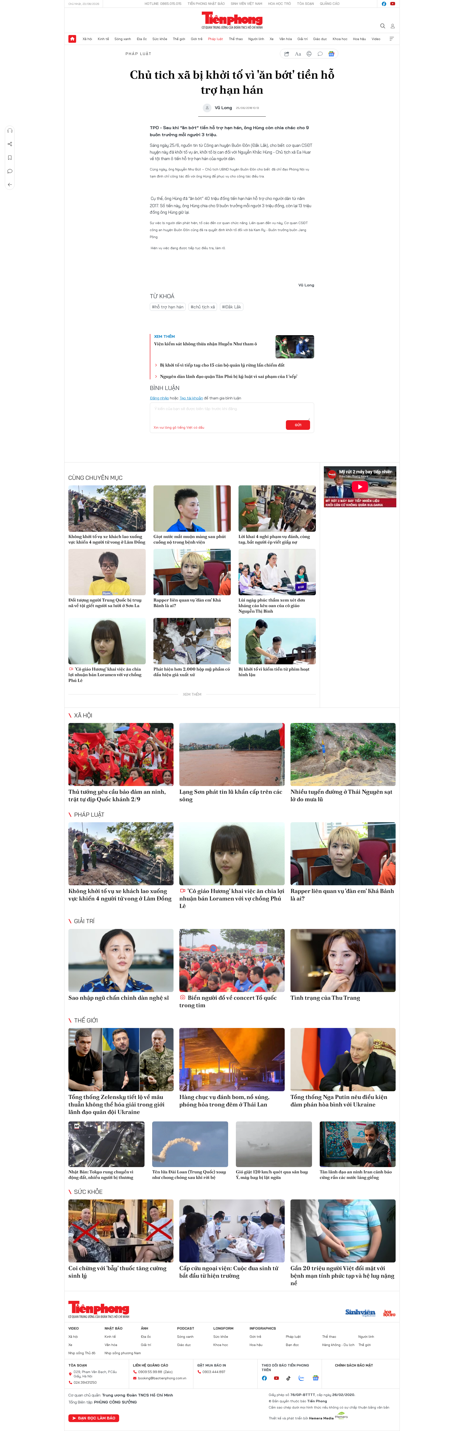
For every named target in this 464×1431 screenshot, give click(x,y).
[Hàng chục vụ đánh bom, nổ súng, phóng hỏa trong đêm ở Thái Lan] (231, 1059)
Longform (223, 1328)
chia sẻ (287, 54)
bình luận (320, 54)
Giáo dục (320, 39)
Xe (272, 39)
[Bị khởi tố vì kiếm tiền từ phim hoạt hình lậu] (277, 641)
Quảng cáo (330, 3)
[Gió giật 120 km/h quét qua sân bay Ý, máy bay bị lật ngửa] (274, 1144)
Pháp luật (215, 39)
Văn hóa (285, 39)
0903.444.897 (214, 1372)
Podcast (185, 1328)
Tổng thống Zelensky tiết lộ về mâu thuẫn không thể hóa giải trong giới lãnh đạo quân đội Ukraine (116, 1104)
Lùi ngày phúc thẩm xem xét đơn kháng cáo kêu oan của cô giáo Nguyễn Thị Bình (272, 605)
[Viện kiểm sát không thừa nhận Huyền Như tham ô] (295, 346)
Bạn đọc (292, 1345)
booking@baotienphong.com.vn (162, 1378)
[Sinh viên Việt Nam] (361, 1313)
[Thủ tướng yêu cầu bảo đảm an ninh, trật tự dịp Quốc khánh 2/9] (121, 754)
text (298, 54)
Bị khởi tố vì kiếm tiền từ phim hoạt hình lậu (274, 671)
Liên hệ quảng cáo (150, 1365)
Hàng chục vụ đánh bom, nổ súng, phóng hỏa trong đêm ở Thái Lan (224, 1100)
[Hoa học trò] (389, 1313)
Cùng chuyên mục (95, 477)
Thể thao (236, 39)
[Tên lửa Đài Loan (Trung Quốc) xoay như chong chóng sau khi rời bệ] (190, 1144)
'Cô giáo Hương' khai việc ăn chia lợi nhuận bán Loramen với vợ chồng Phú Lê (104, 674)
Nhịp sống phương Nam (123, 1353)
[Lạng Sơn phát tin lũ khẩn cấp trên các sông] (231, 754)
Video (376, 39)
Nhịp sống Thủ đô (81, 1353)
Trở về (10, 185)
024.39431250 (85, 1382)
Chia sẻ (10, 144)
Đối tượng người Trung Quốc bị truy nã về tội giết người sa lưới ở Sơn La (105, 602)
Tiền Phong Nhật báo (206, 3)
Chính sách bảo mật (354, 1365)
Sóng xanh (123, 39)
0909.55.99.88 (150, 1372)
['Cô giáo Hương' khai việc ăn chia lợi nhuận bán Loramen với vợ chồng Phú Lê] (107, 641)
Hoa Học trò (279, 3)
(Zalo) (168, 1372)
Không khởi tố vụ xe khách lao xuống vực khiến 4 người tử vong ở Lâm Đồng (106, 539)
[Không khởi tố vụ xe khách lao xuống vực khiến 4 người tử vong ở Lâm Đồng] (107, 508)
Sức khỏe (159, 39)
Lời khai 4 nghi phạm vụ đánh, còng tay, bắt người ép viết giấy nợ (274, 539)
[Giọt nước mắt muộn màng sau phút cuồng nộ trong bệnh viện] (192, 508)
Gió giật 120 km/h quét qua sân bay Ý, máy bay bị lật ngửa (272, 1174)
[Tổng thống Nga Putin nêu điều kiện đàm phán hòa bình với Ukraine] (343, 1059)
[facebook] (384, 4)
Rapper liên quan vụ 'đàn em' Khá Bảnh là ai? (187, 602)
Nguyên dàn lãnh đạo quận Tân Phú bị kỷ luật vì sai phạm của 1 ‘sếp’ (228, 376)
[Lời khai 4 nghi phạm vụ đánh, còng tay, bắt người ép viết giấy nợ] (277, 508)
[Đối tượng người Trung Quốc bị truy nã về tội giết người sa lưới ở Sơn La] (107, 572)
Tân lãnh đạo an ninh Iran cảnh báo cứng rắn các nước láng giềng (356, 1174)
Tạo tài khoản (191, 398)
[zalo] (304, 1378)
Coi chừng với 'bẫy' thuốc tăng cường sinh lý (117, 1271)
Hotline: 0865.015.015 (163, 3)
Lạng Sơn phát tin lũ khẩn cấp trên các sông (230, 795)
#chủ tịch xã (203, 307)
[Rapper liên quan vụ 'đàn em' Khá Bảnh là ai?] (192, 572)
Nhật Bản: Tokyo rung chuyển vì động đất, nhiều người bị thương (100, 1174)
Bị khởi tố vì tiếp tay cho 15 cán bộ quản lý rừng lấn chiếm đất (222, 365)
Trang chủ (72, 39)
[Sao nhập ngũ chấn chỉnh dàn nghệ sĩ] (121, 960)
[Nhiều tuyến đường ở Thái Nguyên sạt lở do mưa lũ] (343, 754)
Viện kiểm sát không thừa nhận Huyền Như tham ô (205, 344)
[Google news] (318, 1378)
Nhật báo (114, 1328)
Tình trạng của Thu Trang (325, 997)
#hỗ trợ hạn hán (167, 307)
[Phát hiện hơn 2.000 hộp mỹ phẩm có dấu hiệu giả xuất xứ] (192, 641)
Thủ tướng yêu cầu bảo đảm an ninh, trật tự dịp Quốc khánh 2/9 (117, 795)
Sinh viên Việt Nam (246, 3)
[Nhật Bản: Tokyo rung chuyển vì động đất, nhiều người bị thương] (106, 1144)
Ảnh (144, 1328)
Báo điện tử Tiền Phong (232, 20)
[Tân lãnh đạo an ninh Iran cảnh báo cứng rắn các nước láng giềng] (358, 1144)
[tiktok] (291, 1378)
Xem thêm (392, 39)
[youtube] (393, 4)
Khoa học (340, 39)
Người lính (256, 39)
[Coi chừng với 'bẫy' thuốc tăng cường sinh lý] (121, 1230)
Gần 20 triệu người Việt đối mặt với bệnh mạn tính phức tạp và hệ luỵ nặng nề (342, 1275)
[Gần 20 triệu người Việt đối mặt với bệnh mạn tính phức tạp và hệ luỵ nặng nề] (343, 1230)
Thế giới (179, 39)
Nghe (10, 130)
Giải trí (302, 39)
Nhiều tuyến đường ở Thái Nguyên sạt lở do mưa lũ (341, 795)
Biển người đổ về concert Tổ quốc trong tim (228, 1001)
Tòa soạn (305, 3)
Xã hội (87, 39)
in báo (309, 54)
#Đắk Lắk (231, 307)
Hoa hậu (359, 39)
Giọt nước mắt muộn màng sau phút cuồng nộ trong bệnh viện (189, 539)
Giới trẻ (197, 39)
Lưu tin (10, 158)
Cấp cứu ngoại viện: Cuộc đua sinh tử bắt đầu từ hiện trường (228, 1271)
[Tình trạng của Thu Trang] (343, 960)
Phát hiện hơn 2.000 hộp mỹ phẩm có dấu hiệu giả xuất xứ (191, 671)
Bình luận (10, 171)
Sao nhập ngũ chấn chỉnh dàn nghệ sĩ (118, 997)
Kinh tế (103, 39)
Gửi (298, 425)
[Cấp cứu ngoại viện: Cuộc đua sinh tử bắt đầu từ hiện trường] (231, 1230)
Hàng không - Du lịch (338, 1345)
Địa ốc (142, 39)
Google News (331, 54)
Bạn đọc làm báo (96, 1418)
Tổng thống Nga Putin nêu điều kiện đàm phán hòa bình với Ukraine (338, 1100)
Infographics (263, 1328)
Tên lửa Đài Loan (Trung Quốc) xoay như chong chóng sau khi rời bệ (189, 1174)
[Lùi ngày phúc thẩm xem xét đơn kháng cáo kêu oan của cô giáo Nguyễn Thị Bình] (277, 572)
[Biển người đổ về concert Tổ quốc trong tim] (231, 960)
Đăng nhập (159, 398)
